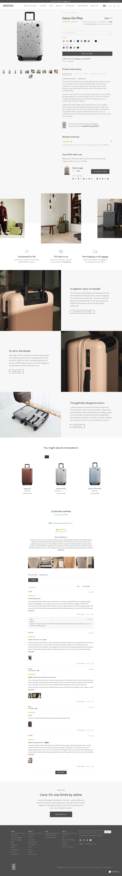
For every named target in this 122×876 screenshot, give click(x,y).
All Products (14, 835)
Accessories (14, 849)
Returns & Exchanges (68, 839)
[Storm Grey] (89, 41)
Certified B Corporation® (90, 126)
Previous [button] (8, 37)
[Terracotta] (85, 41)
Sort (78, 586)
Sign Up (107, 832)
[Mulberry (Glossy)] (71, 48)
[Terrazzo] (67, 48)
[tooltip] (66, 537)
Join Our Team (32, 854)
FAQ (63, 837)
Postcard (30, 851)
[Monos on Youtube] (91, 840)
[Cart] (118, 5)
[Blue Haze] (74, 41)
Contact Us (65, 835)
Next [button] (50, 37)
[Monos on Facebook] (84, 840)
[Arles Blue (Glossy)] (78, 48)
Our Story (31, 837)
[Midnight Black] (96, 41)
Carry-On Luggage (16, 837)
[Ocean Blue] (78, 41)
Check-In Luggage (16, 839)
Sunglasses (14, 844)
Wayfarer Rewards (50, 835)
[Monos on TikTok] (87, 841)
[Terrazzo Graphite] (64, 48)
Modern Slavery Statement (94, 867)
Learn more (16, 371)
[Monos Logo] (8, 5)
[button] (66, 142)
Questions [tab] (43, 575)
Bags (12, 842)
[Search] (110, 6)
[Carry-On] (27, 471)
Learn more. (67, 262)
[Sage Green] (81, 41)
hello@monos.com (90, 844)
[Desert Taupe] (64, 41)
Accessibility (107, 867)
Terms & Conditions (68, 847)
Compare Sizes (15, 854)
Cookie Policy (81, 867)
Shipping (64, 844)
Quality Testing (32, 842)
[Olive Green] (71, 41)
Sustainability (32, 844)
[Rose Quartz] (67, 41)
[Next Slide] (92, 562)
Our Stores (31, 835)
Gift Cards (14, 851)
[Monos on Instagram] (80, 840)
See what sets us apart (82, 311)
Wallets (13, 847)
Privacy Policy (72, 867)
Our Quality (31, 839)
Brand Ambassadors (51, 837)
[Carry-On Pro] (61, 471)
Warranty (65, 842)
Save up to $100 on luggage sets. (61, 1)
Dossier (30, 847)
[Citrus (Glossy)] (74, 48)
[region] (61, 562)
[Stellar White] (92, 41)
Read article (61, 814)
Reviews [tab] (32, 575)
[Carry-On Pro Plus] (95, 471)
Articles (30, 849)
